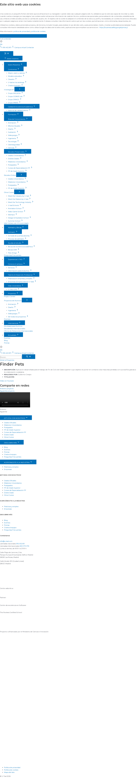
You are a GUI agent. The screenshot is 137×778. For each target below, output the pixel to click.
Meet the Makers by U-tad (18, 199)
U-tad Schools (13, 205)
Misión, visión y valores (16, 73)
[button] (7, 360)
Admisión (11, 232)
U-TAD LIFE (12, 289)
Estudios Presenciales (16, 152)
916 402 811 (20, 544)
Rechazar (21, 36)
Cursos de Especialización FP (19, 168)
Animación (12, 123)
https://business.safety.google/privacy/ (113, 27)
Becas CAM (12, 250)
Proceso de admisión (16, 239)
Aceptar (7, 36)
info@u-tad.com (6, 541)
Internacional (13, 323)
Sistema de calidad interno (18, 110)
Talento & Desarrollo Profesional (20, 275)
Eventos (7, 338)
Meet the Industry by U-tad (18, 196)
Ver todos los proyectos (17, 317)
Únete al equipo (14, 85)
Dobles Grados (14, 159)
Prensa (6, 343)
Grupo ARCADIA (14, 93)
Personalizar (38, 36)
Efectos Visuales (14, 126)
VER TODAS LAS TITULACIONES (16, 223)
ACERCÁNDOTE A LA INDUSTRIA (17, 462)
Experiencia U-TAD (15, 259)
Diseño (11, 129)
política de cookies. (38, 31)
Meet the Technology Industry (19, 202)
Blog (6, 340)
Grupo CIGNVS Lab (15, 96)
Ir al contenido (5, 39)
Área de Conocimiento (17, 119)
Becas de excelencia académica (20, 247)
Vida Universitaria (14, 286)
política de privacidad (21, 31)
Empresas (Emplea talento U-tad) (21, 282)
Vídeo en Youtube (7, 381)
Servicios (11, 268)
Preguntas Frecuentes (12, 255)
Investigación (9, 90)
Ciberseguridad (14, 145)
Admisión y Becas (15, 227)
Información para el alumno (19, 271)
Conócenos (12, 69)
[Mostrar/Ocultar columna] (19, 89)
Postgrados (12, 165)
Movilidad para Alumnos (13, 326)
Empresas (8, 469)
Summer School (14, 221)
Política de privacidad (12, 767)
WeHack (11, 215)
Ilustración (12, 132)
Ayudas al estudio (15, 243)
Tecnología (12, 141)
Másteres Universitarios (17, 162)
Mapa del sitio (9, 772)
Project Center (9, 296)
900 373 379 (24, 546)
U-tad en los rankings (16, 82)
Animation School (15, 208)
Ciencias (11, 148)
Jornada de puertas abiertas (19, 236)
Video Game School (15, 212)
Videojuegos (13, 135)
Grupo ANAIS (13, 103)
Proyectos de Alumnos (13, 301)
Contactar (30, 47)
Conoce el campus (15, 264)
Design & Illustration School (18, 218)
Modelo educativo (15, 76)
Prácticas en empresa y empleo (20, 279)
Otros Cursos (9, 192)
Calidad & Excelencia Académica (20, 107)
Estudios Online (10, 175)
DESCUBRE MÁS (10, 443)
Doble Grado (9, 435)
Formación (12, 114)
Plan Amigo (12, 253)
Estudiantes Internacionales (14, 329)
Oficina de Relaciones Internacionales (18, 331)
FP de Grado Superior (16, 171)
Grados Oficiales (10, 423)
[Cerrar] (28, 356)
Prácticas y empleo (11, 467)
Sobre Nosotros (14, 65)
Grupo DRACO (13, 99)
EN (1, 44)
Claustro (11, 79)
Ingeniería (12, 138)
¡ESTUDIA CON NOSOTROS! (14, 418)
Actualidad (12, 335)
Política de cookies (11, 770)
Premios (7, 319)
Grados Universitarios (16, 155)
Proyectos (12, 294)
